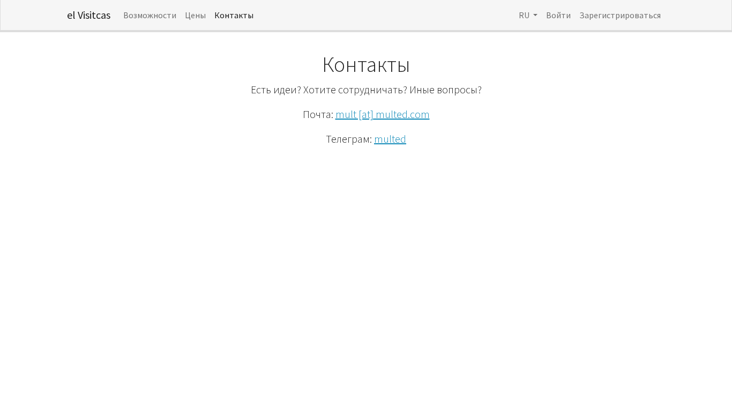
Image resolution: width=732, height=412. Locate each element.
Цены (195, 15)
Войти (558, 15)
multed (390, 138)
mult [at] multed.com (382, 114)
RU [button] (525, 15)
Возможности (149, 15)
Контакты (233, 15)
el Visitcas (88, 14)
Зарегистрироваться (620, 15)
